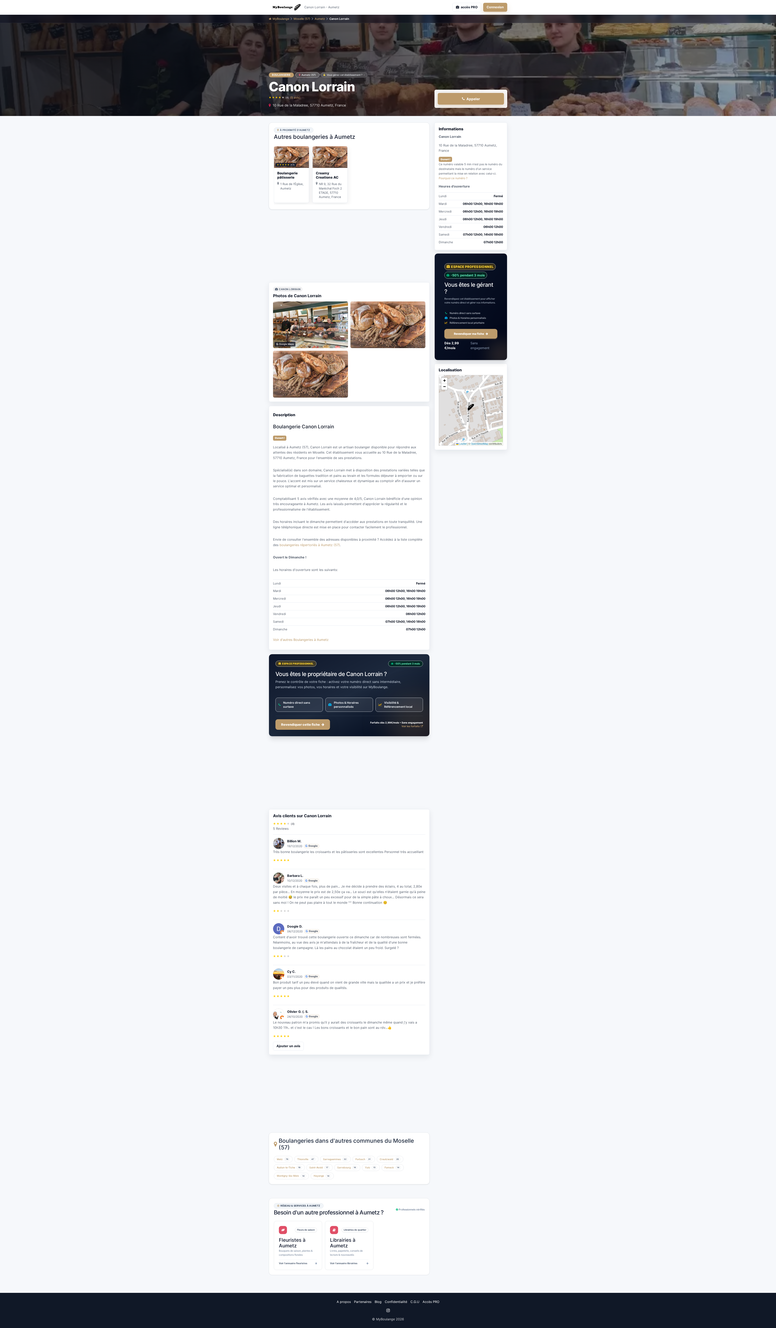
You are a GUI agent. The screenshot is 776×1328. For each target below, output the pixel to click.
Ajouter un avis (288, 1046)
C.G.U (414, 1302)
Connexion (495, 7)
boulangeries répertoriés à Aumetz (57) (309, 545)
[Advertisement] (349, 246)
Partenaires (362, 1302)
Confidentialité (396, 1302)
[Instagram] (388, 1310)
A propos (344, 1302)
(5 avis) (295, 97)
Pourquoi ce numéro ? (453, 178)
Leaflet (463, 443)
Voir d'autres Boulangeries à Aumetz (301, 640)
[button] (471, 407)
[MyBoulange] (285, 7)
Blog (378, 1302)
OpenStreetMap (479, 443)
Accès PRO (431, 1302)
